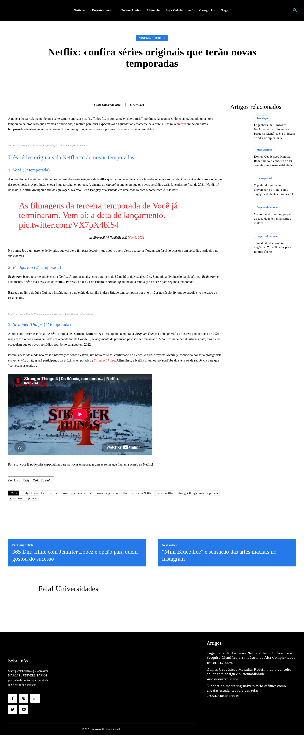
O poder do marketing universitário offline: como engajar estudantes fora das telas (275, 190)
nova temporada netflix (76, 493)
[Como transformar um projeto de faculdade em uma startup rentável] (240, 215)
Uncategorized (264, 178)
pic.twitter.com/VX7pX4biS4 (69, 225)
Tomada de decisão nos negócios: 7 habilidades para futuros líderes (272, 247)
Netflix (181, 124)
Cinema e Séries (152, 38)
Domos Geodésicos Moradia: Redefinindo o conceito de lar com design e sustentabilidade (273, 161)
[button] (295, 10)
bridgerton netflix (33, 493)
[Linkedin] (34, 698)
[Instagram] (23, 698)
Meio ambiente (264, 149)
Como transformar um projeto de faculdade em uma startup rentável (273, 219)
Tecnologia (262, 118)
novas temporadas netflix (111, 493)
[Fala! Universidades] (89, 105)
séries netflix (165, 493)
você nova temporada (23, 498)
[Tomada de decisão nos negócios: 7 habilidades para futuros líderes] (240, 243)
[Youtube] (23, 709)
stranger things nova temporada (198, 493)
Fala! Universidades (107, 104)
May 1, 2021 (136, 237)
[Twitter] (12, 709)
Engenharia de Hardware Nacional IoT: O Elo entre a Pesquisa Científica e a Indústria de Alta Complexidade (251, 655)
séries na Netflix (142, 493)
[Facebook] (12, 698)
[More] (217, 81)
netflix (53, 493)
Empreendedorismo (267, 207)
